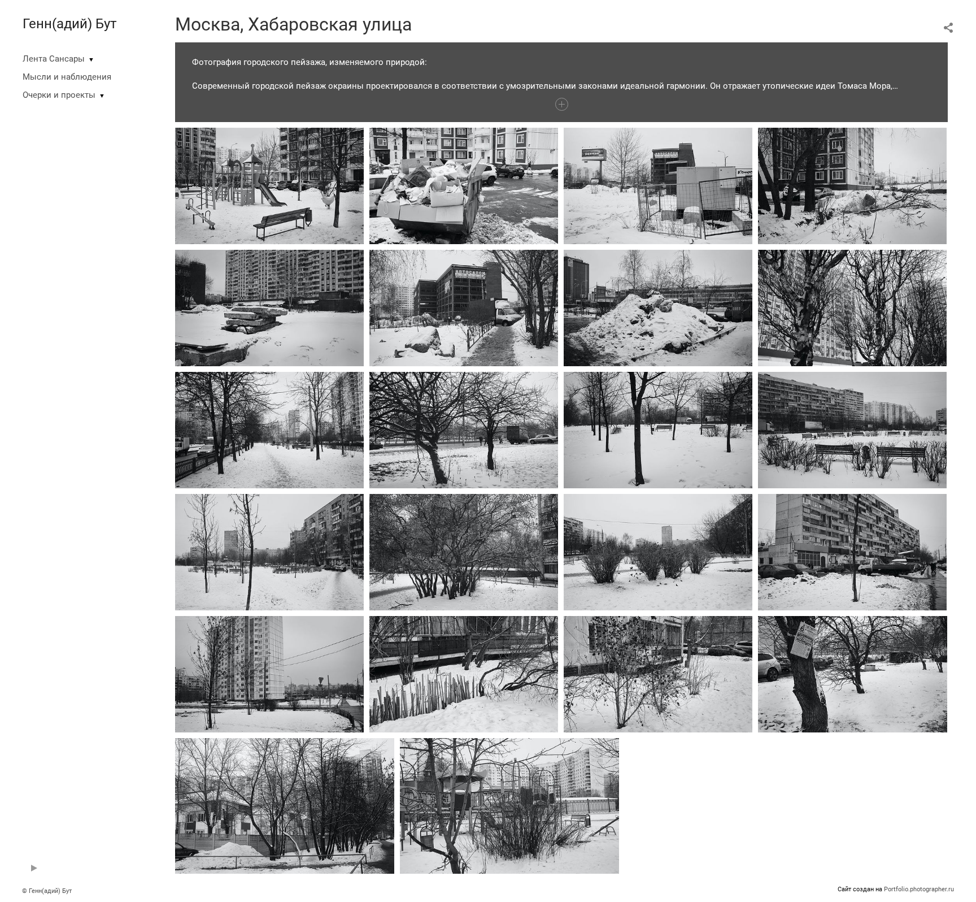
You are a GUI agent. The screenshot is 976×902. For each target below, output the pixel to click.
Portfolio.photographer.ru (919, 889)
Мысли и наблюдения (67, 77)
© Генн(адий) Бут (47, 891)
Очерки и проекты (59, 95)
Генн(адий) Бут (70, 24)
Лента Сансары (54, 59)
